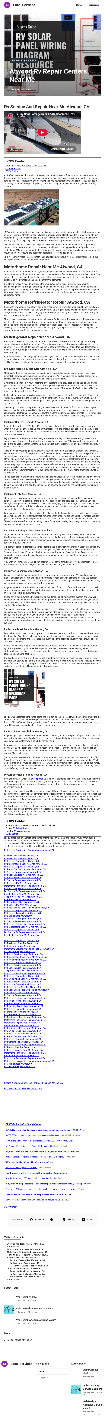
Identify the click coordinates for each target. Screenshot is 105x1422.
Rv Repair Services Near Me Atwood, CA (23, 875)
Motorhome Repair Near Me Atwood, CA (23, 910)
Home (79, 5)
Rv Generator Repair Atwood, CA (19, 946)
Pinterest (72, 1219)
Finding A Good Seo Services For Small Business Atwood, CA (33, 1083)
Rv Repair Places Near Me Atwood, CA (22, 987)
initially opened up (37, 778)
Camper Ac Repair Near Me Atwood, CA (23, 896)
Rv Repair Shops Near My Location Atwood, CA (26, 907)
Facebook (39, 1219)
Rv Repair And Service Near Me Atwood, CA (25, 869)
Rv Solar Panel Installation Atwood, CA (22, 1014)
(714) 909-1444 (13, 168)
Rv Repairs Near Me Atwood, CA (19, 1047)
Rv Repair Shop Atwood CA (24, 60)
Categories (94, 5)
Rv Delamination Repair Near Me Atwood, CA (25, 864)
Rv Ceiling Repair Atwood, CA (18, 916)
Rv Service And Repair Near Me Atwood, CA (25, 959)
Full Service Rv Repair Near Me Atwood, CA (24, 891)
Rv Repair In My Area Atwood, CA (20, 883)
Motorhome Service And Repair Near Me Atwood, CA (29, 850)
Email (89, 1219)
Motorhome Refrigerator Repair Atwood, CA (25, 886)
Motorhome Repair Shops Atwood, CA (22, 1022)
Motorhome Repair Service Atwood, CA (22, 962)
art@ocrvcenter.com (21, 831)
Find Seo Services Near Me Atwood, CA (23, 1088)
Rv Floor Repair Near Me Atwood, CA (21, 902)
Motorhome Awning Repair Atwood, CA (22, 913)
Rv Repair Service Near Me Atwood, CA (22, 877)
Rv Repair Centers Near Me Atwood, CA (23, 1036)
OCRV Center (11, 171)
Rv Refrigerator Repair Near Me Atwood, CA (25, 927)
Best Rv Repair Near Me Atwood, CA (21, 894)
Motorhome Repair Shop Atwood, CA (21, 861)
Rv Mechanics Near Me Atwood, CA (21, 855)
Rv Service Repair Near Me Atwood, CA (22, 872)
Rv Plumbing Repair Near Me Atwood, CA (23, 1006)
